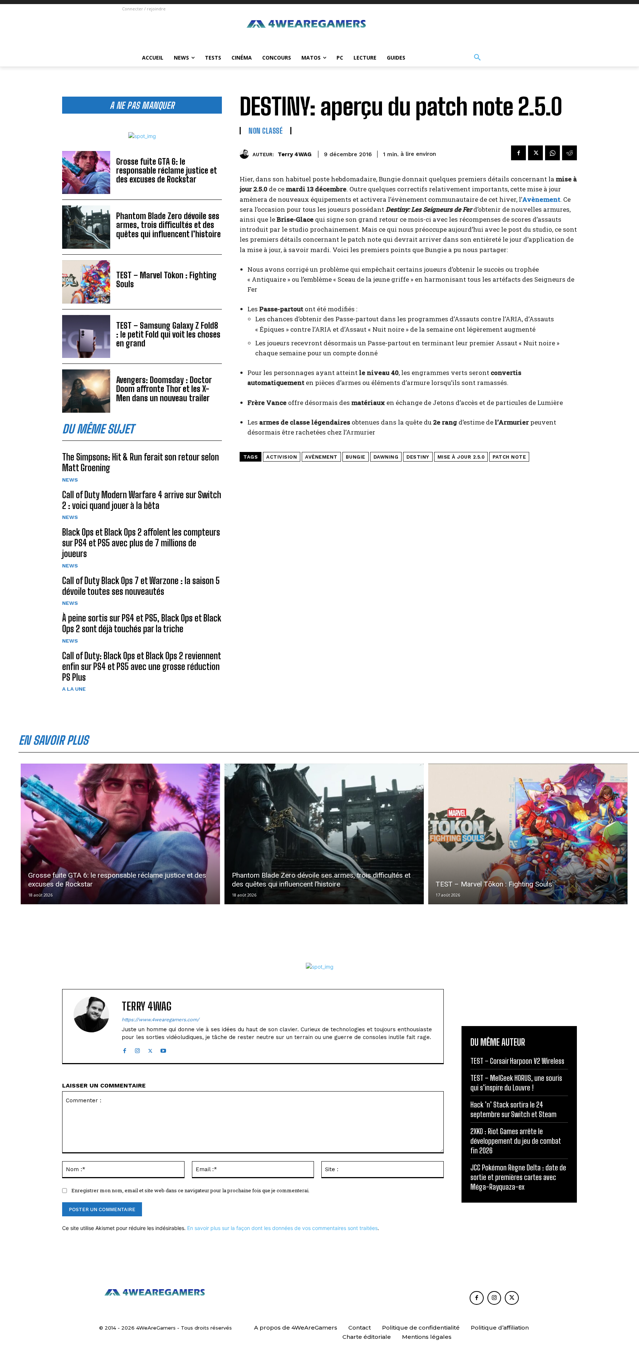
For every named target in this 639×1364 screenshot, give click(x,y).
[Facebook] (518, 152)
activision (281, 457)
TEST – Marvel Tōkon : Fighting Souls (166, 279)
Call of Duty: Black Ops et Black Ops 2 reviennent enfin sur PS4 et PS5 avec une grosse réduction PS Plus (141, 666)
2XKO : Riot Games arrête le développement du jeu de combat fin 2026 (515, 1141)
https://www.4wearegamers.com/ (160, 1019)
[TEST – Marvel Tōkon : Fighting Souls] (86, 282)
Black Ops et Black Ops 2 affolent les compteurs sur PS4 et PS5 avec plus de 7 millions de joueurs (141, 543)
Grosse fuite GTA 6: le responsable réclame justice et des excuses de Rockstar (166, 170)
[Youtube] (163, 1049)
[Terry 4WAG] (246, 154)
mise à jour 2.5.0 (461, 457)
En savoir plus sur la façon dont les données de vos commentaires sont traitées (282, 1228)
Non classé (265, 130)
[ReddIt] (569, 152)
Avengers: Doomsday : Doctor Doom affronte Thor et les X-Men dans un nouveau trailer (164, 389)
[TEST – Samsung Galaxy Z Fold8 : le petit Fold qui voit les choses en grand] (86, 336)
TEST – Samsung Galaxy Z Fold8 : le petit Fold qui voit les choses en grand (168, 334)
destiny (417, 457)
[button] (477, 58)
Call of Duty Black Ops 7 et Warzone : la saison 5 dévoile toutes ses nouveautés (141, 586)
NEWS (70, 479)
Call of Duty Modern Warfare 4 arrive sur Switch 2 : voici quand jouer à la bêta (141, 500)
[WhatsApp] (552, 152)
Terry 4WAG (294, 154)
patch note (509, 457)
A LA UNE (74, 688)
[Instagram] (137, 1049)
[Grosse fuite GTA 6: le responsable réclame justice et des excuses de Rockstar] (86, 172)
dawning (386, 457)
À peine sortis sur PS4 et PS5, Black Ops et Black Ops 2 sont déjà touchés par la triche (141, 623)
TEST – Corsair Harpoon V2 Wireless (517, 1060)
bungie (355, 457)
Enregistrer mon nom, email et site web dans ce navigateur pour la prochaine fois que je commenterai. (190, 1190)
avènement (321, 457)
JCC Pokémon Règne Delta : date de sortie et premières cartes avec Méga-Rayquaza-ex (518, 1177)
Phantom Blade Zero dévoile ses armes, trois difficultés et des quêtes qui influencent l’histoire (168, 225)
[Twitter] (535, 152)
